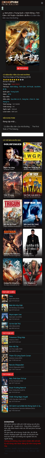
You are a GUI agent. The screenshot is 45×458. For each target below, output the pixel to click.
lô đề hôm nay (22, 451)
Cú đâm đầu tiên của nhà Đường (16, 75)
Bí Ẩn (5, 89)
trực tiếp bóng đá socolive (28, 448)
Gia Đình (37, 87)
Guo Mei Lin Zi (16, 99)
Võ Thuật (30, 87)
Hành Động (14, 87)
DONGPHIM (9, 422)
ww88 (14, 448)
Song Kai (25, 99)
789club (32, 451)
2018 (9, 94)
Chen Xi (32, 99)
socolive (7, 448)
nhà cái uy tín (10, 451)
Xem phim (23, 68)
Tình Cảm (22, 87)
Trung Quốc (15, 92)
